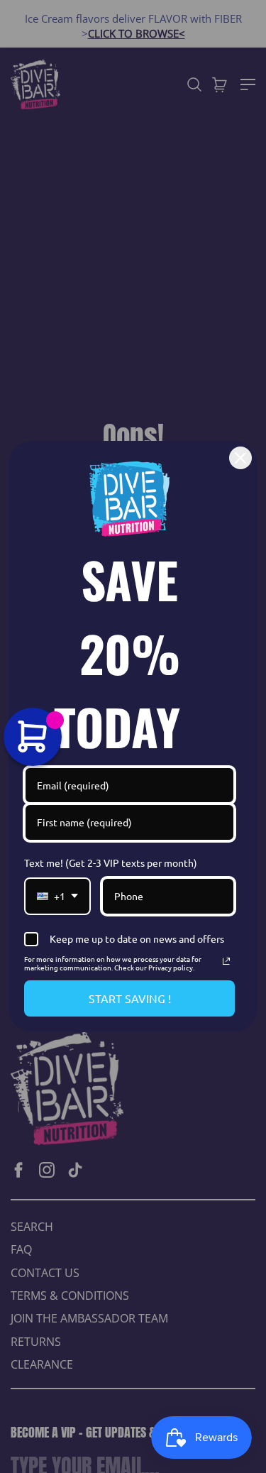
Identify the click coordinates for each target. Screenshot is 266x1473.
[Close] (240, 458)
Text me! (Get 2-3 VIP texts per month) (110, 862)
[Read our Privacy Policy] (226, 961)
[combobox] (57, 896)
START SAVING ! (130, 998)
